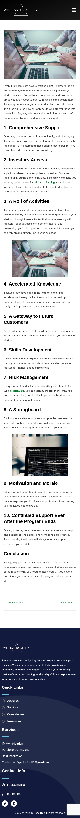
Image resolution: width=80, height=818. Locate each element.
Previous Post (14, 602)
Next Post (68, 602)
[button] (74, 10)
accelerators (17, 390)
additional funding (44, 182)
